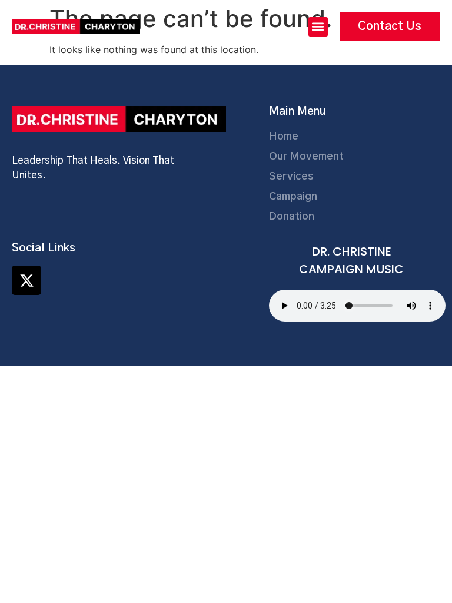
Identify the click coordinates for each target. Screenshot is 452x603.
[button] (318, 27)
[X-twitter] (26, 280)
